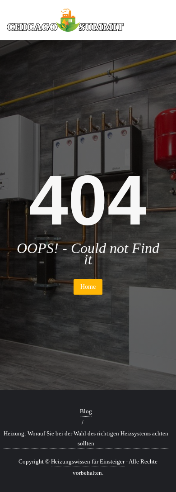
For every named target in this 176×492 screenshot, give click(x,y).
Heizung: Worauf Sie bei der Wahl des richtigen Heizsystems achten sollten (86, 438)
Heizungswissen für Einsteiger (88, 461)
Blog (86, 411)
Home (88, 286)
